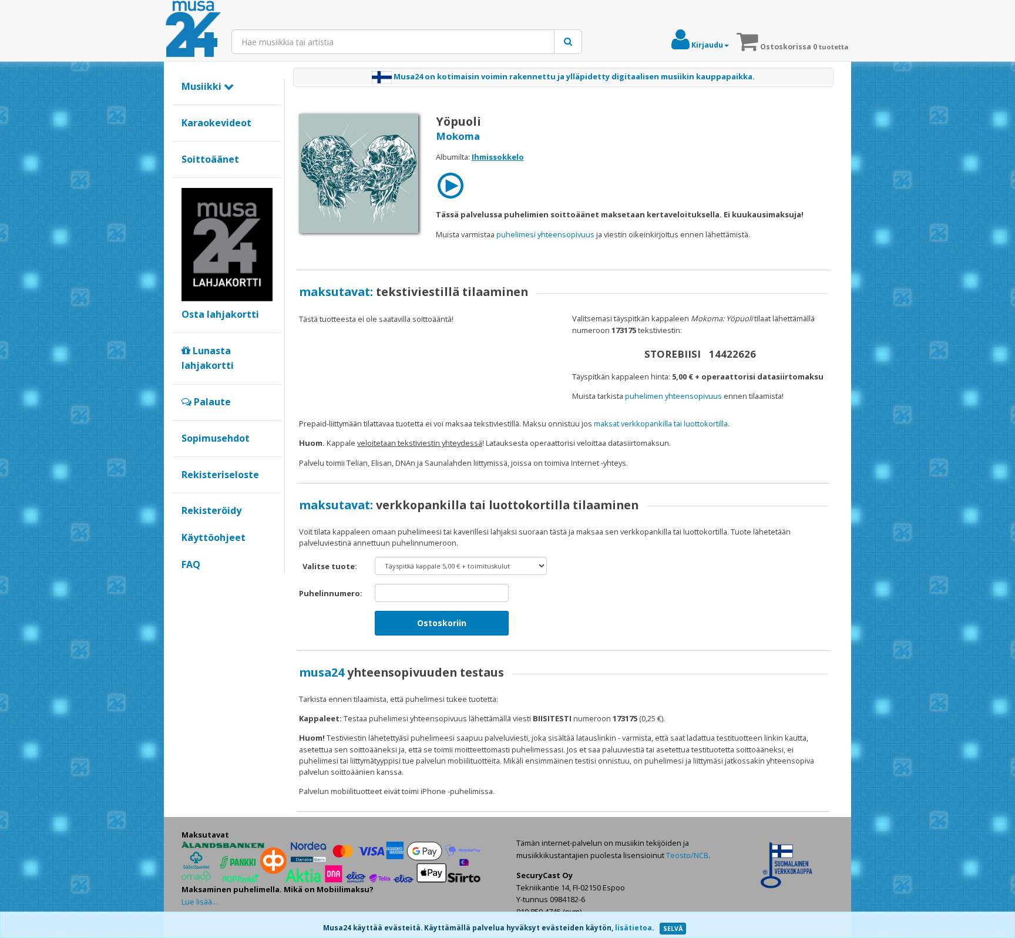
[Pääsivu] (193, 29)
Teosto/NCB (687, 855)
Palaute (211, 401)
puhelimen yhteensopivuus (673, 396)
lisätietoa (633, 927)
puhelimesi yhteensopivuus (545, 234)
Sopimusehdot (216, 438)
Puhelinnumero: (330, 593)
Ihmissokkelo (498, 157)
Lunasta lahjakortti (208, 358)
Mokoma (458, 136)
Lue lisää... (199, 901)
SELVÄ (673, 928)
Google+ (188, 584)
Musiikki (203, 86)
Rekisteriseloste (220, 474)
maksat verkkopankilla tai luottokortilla (661, 423)
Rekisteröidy (211, 510)
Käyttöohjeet (214, 537)
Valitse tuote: (330, 566)
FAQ (191, 564)
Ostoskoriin (441, 622)
